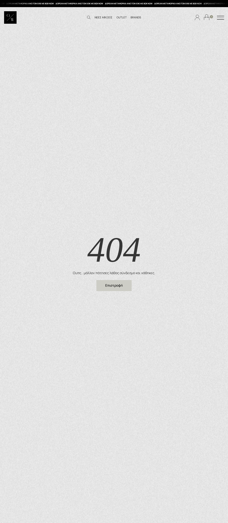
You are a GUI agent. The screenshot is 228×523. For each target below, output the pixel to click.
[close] (220, 18)
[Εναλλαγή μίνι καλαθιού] (206, 17)
